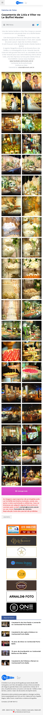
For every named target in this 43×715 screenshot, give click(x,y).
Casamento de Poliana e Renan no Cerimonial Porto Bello (25, 662)
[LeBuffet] (21, 541)
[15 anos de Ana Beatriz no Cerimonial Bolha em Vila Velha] (6, 653)
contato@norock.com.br (29, 507)
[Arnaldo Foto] (21, 596)
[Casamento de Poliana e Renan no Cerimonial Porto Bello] (6, 662)
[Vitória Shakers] (21, 563)
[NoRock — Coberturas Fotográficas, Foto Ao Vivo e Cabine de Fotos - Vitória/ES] (11, 677)
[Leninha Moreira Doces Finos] (21, 585)
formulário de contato (22, 509)
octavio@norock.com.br (26, 67)
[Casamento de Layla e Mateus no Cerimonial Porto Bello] (6, 634)
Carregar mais (22, 491)
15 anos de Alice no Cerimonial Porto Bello (26, 643)
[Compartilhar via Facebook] (33, 24)
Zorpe (28, 712)
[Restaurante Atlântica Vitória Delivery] (21, 530)
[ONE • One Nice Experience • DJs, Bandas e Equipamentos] (21, 607)
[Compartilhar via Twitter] (38, 24)
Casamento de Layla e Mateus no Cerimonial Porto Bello (25, 633)
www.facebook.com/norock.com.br (21, 61)
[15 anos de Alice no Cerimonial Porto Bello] (6, 643)
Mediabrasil (20, 712)
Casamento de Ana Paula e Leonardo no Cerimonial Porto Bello (26, 623)
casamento (6, 517)
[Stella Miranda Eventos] (21, 552)
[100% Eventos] (21, 574)
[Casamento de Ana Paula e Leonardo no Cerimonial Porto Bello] (6, 624)
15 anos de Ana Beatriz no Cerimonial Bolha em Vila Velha (26, 652)
